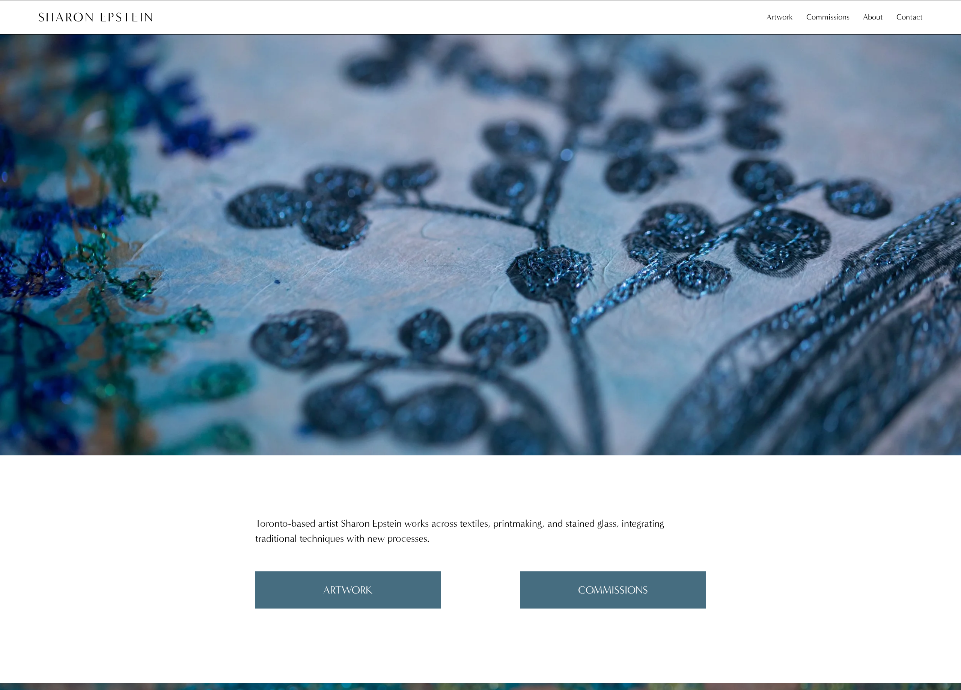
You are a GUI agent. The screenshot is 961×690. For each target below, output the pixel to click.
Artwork (780, 16)
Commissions (828, 16)
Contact (909, 16)
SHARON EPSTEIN (96, 17)
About (873, 16)
